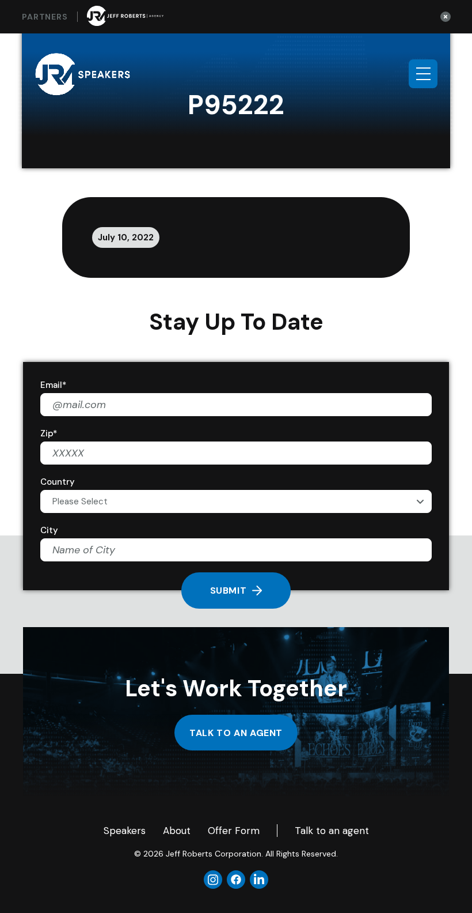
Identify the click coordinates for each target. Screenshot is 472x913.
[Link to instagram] (213, 879)
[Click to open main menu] (423, 73)
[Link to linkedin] (259, 879)
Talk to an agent (236, 733)
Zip (48, 433)
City (49, 530)
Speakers (125, 830)
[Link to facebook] (236, 879)
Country (57, 482)
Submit (228, 590)
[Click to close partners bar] (445, 16)
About (177, 830)
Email (53, 385)
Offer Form (234, 830)
